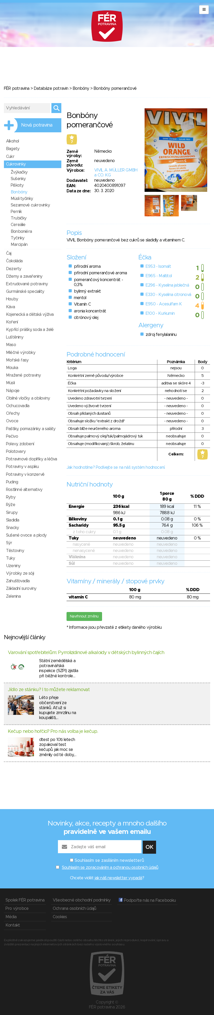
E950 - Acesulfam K (164, 304)
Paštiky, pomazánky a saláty (30, 429)
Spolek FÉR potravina (24, 900)
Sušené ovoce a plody (26, 535)
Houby (12, 299)
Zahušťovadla (17, 581)
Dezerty (13, 269)
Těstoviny (15, 551)
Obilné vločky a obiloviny (28, 398)
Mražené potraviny (23, 375)
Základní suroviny (21, 588)
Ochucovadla (17, 406)
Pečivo (12, 436)
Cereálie (18, 225)
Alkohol (12, 141)
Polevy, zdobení (20, 444)
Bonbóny (81, 88)
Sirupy (11, 513)
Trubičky (19, 218)
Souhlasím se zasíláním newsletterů (109, 860)
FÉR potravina (16, 88)
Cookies (60, 917)
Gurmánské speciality (25, 291)
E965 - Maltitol (159, 276)
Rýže (10, 505)
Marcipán (19, 244)
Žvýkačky (19, 172)
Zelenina (13, 596)
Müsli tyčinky (22, 199)
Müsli (10, 383)
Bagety (12, 149)
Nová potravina (36, 125)
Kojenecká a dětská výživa (30, 314)
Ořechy (13, 413)
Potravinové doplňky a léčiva (31, 459)
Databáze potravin (51, 88)
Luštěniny (14, 337)
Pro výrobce (16, 908)
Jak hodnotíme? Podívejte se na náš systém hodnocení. (116, 467)
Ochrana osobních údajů (74, 908)
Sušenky (18, 179)
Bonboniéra (21, 231)
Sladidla (12, 520)
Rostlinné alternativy (24, 490)
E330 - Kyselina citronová (168, 295)
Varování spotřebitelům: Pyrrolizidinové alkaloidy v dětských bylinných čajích (86, 652)
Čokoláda (14, 261)
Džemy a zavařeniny (24, 276)
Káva (10, 307)
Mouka (12, 368)
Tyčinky (17, 238)
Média (10, 917)
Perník (16, 212)
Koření (12, 322)
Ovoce (12, 421)
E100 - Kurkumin (160, 313)
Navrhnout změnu (84, 616)
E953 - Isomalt (158, 266)
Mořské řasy (17, 360)
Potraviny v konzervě (25, 474)
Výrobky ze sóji (20, 573)
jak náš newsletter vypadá (118, 878)
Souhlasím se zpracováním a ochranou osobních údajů (110, 867)
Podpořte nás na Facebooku (149, 900)
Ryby (10, 497)
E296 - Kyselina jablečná (167, 285)
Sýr (9, 543)
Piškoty (17, 185)
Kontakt (12, 925)
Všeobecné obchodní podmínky (81, 900)
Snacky (12, 528)
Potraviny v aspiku (22, 467)
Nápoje (12, 391)
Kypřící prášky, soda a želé (30, 330)
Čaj (8, 253)
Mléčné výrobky (20, 353)
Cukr (10, 157)
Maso (11, 345)
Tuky (10, 558)
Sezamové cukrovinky (30, 205)
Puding (12, 482)
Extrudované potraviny (27, 284)
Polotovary (16, 451)
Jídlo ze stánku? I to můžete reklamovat (49, 689)
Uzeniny (13, 566)
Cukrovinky (16, 164)
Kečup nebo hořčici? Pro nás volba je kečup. (53, 731)
